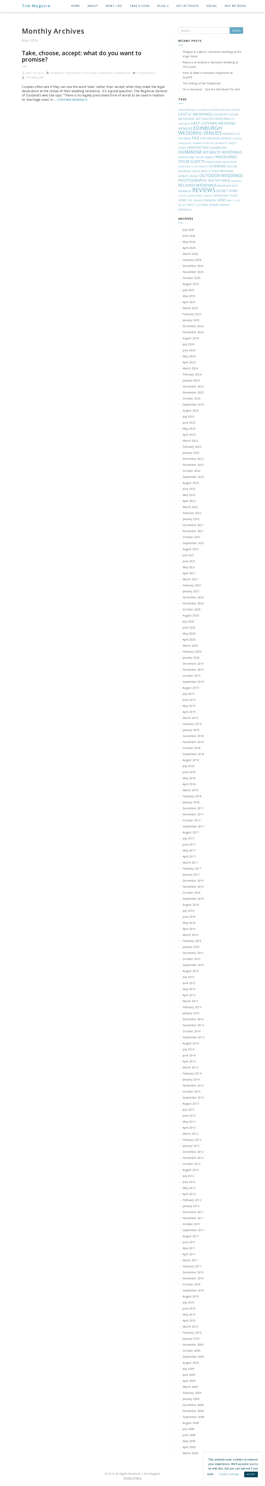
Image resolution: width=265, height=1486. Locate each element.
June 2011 (189, 1242)
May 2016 (189, 923)
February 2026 (192, 260)
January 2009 (191, 1399)
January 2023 (191, 453)
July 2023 (188, 416)
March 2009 (190, 1387)
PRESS (225, 180)
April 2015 (189, 995)
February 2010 (192, 1332)
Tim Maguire (36, 5)
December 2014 (193, 1019)
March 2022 (190, 507)
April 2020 (189, 639)
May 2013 (189, 1121)
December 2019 (193, 663)
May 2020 (189, 633)
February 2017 (192, 868)
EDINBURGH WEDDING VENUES (200, 130)
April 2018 (189, 784)
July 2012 (188, 1176)
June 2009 (189, 1375)
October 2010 (192, 1284)
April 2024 (189, 362)
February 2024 (192, 374)
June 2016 (189, 917)
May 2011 (189, 1248)
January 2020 (191, 657)
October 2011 (192, 1224)
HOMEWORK (218, 147)
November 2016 (193, 886)
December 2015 (193, 953)
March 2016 (190, 935)
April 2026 (189, 248)
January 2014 (191, 1079)
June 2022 (189, 489)
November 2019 (193, 669)
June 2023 (189, 422)
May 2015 (189, 989)
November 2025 (193, 272)
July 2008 (188, 1429)
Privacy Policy (132, 1478)
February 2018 (192, 796)
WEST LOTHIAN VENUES (203, 205)
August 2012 (191, 1170)
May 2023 (189, 428)
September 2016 (193, 898)
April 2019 (189, 712)
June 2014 (189, 1055)
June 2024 (189, 350)
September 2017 (193, 826)
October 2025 (192, 278)
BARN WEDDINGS (187, 109)
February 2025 (192, 314)
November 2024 (193, 332)
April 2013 (189, 1127)
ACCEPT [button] (251, 1474)
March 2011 (190, 1260)
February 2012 (192, 1200)
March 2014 (190, 1067)
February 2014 (192, 1073)
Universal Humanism (114, 73)
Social (211, 6)
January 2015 (191, 1013)
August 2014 (191, 1043)
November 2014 (193, 1025)
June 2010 (189, 1308)
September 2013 (193, 1097)
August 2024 (191, 338)
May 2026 (189, 242)
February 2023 (192, 446)
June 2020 (189, 627)
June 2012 (189, 1182)
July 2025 (188, 290)
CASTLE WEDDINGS (195, 114)
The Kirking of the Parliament (202, 83)
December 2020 (193, 597)
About (92, 6)
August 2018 (191, 760)
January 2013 (191, 1146)
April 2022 (189, 501)
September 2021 (193, 543)
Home (75, 6)
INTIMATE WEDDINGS (222, 152)
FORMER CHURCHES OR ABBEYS (210, 143)
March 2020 (190, 645)
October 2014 (192, 1031)
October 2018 (192, 748)
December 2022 (193, 459)
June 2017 (189, 844)
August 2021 (191, 549)
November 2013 (193, 1085)
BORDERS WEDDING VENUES (225, 109)
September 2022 (193, 477)
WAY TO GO (233, 200)
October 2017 (192, 820)
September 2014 (193, 1037)
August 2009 (191, 1362)
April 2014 (189, 1061)
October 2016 (192, 892)
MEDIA (196, 171)
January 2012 (191, 1206)
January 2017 (191, 874)
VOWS (221, 200)
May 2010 (189, 1314)
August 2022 (191, 483)
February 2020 (192, 651)
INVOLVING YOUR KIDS (221, 162)
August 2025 (191, 284)
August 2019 (191, 688)
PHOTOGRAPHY (192, 180)
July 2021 (188, 555)
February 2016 (192, 941)
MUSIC (194, 176)
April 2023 (189, 434)
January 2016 (191, 947)
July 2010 (188, 1302)
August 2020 (191, 615)
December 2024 (193, 326)
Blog (162, 6)
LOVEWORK (217, 166)
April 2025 (189, 302)
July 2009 (188, 1369)
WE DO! (182, 205)
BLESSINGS (203, 109)
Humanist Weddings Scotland (73, 73)
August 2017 (191, 832)
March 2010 (190, 1326)
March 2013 (190, 1133)
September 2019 (193, 682)
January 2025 (191, 320)
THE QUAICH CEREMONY (202, 200)
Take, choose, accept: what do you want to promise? (81, 56)
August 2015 (191, 971)
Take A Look (140, 6)
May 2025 (189, 296)
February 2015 (192, 1007)
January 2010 (191, 1338)
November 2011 (193, 1218)
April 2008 (189, 1447)
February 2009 (192, 1393)
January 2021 (191, 591)
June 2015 (189, 983)
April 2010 (189, 1320)
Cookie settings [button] (229, 1474)
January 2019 (191, 730)
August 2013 (191, 1103)
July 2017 (188, 838)
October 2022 (192, 471)
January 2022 (191, 519)
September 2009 (193, 1356)
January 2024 (191, 380)
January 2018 (191, 802)
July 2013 (188, 1109)
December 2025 (193, 266)
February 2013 (192, 1140)
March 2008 (190, 1453)
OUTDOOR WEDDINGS (221, 175)
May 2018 (189, 778)
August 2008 (191, 1423)
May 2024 (189, 356)
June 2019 (189, 700)
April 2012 (189, 1194)
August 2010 (191, 1296)
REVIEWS (204, 190)
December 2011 (193, 1212)
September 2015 (193, 965)
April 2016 (189, 929)
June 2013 (189, 1115)
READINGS (236, 181)
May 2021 (189, 567)
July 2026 (188, 230)
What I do (114, 6)
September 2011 (193, 1230)
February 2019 (192, 724)
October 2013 (192, 1091)
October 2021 (192, 537)
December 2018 (193, 736)
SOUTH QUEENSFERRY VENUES (195, 195)
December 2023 (193, 386)
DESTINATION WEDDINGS (212, 119)
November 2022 (193, 465)
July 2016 (188, 911)
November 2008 (193, 1411)
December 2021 (193, 525)
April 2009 (189, 1381)
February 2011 (192, 1266)
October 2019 (192, 675)
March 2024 (190, 368)
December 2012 (193, 1152)
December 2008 (193, 1405)
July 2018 (188, 766)
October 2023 (192, 398)
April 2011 (189, 1254)
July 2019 (188, 694)
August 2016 (191, 904)
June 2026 (189, 236)
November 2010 (193, 1278)
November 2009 (193, 1344)
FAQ (195, 138)
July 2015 (188, 977)
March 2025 (190, 308)
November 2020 (193, 603)
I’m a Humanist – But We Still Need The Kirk (211, 89)
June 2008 (189, 1435)
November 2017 (193, 814)
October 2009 (192, 1350)
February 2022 (192, 513)
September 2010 (193, 1290)
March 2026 (190, 254)
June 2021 (189, 561)
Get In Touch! (187, 6)
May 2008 (189, 1441)
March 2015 (190, 1001)
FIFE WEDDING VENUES (215, 138)
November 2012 (193, 1158)
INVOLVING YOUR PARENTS (193, 166)
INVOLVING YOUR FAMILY (196, 157)
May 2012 (189, 1188)
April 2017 (189, 856)
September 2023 (193, 404)
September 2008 (193, 1417)
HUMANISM (189, 152)
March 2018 (190, 790)
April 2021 (189, 573)
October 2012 (192, 1164)
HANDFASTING (198, 148)
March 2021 (190, 579)
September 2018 (193, 754)
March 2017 (190, 862)
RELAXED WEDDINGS (197, 185)
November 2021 (193, 531)
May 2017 (189, 850)
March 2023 (190, 440)
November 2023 (193, 392)
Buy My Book (235, 6)
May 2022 (189, 495)
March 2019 (190, 718)
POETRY (214, 180)
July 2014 (188, 1049)
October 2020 (192, 609)
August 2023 (191, 410)
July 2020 (188, 621)
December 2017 (193, 808)
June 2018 (189, 772)
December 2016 (193, 880)
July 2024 (188, 344)
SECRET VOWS (227, 191)
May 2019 (189, 706)
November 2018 (193, 742)
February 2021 (192, 585)
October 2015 (192, 959)
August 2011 (191, 1236)
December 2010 (193, 1272)
